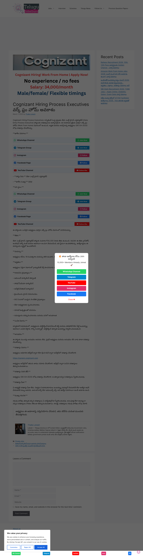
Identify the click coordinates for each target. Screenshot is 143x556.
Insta (103, 553)
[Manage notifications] (138, 552)
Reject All (27, 547)
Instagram (71, 288)
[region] (27, 541)
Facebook (71, 294)
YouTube (71, 283)
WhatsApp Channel (71, 271)
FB (130, 553)
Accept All (40, 547)
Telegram (71, 277)
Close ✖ (71, 299)
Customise (13, 547)
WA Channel (16, 553)
